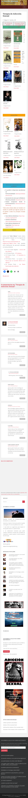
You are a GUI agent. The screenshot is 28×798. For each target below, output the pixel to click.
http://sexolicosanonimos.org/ (13, 221)
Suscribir (6, 651)
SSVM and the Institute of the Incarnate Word (13, 727)
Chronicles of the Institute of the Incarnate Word (13, 729)
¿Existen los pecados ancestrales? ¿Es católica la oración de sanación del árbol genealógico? (16, 581)
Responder (22, 332)
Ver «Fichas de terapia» (8, 23)
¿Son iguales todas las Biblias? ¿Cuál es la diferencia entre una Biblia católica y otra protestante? (16, 564)
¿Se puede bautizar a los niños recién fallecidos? (15, 559)
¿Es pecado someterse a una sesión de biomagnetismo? (17, 555)
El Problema (18, 253)
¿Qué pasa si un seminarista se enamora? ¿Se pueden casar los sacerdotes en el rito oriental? (16, 595)
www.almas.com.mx (20, 200)
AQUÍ (18, 528)
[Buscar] (23, 502)
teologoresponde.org (20, 519)
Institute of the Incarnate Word (10, 725)
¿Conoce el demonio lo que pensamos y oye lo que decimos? (16, 576)
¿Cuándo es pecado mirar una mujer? (15, 590)
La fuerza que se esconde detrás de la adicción (15, 260)
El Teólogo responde (13, 321)
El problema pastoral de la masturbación (14, 568)
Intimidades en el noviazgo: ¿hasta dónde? (16, 572)
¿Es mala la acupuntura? (14, 585)
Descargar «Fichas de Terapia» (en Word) (19, 24)
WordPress (17, 796)
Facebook (6, 631)
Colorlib (24, 795)
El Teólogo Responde (6, 795)
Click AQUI (6, 48)
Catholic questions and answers (10, 722)
